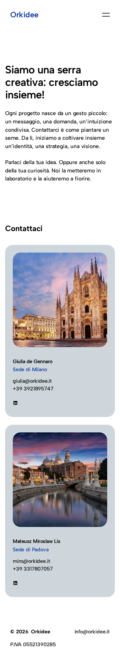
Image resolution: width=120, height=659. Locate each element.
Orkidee (24, 14)
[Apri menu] (106, 15)
